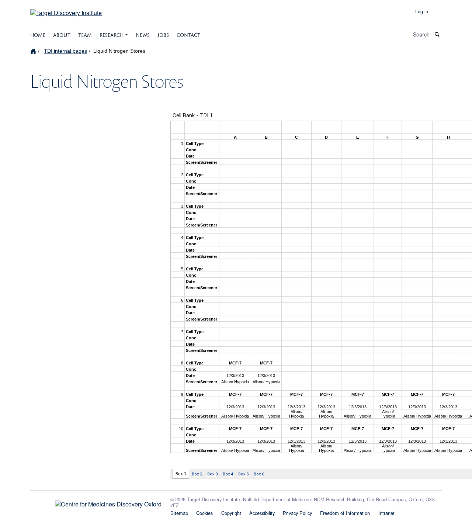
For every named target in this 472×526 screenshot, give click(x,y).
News (143, 34)
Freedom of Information (345, 512)
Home (37, 34)
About (61, 34)
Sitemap (179, 512)
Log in (421, 11)
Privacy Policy (297, 512)
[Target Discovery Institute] (66, 10)
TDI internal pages (65, 51)
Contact (188, 34)
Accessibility (262, 512)
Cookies (204, 512)
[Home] (34, 50)
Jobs (163, 34)
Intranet (386, 512)
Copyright (231, 512)
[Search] (437, 34)
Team (85, 34)
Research (112, 34)
